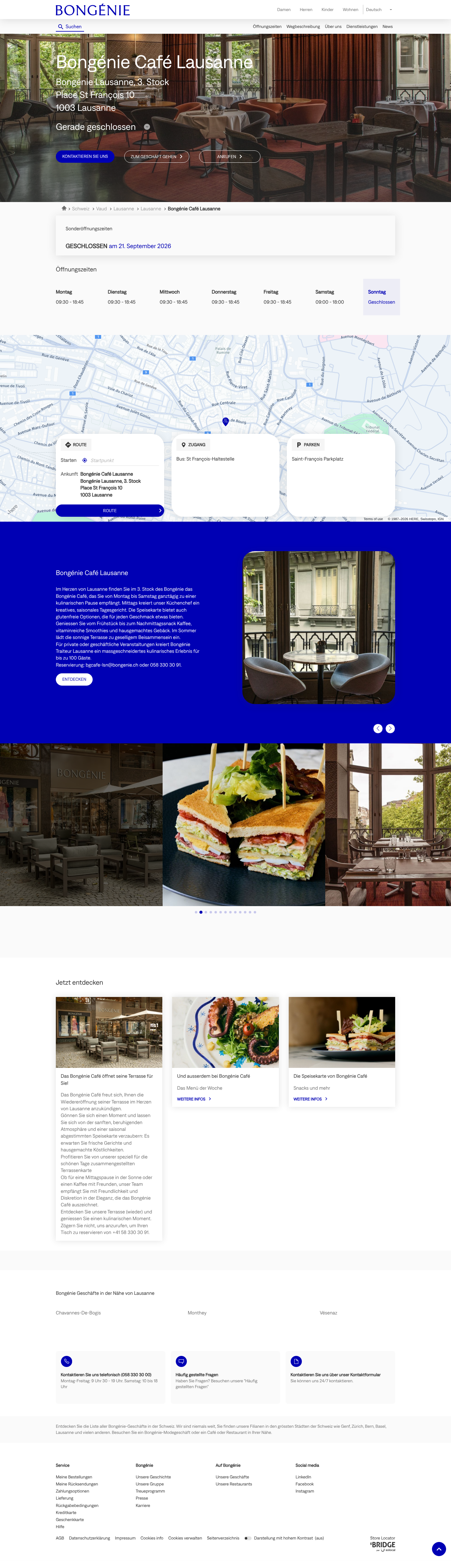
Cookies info (152, 1538)
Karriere (143, 1505)
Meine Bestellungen (74, 1477)
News (388, 26)
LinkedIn (303, 1477)
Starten (68, 460)
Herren (306, 9)
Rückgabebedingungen (77, 1505)
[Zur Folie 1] (196, 912)
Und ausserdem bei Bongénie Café (213, 1076)
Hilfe (60, 1527)
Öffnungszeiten (267, 26)
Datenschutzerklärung (89, 1538)
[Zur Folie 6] (220, 912)
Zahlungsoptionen (72, 1491)
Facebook (305, 1484)
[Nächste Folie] (390, 729)
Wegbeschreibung (303, 26)
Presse (142, 1498)
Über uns (333, 26)
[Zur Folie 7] (225, 912)
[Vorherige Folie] (378, 729)
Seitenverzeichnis (223, 1538)
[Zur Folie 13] (255, 912)
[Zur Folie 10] (240, 912)
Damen (284, 9)
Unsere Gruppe (150, 1484)
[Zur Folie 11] (245, 912)
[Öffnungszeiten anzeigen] (147, 127)
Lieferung (64, 1498)
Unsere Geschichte (153, 1477)
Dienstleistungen (362, 26)
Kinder (327, 9)
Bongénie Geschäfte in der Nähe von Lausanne (105, 1293)
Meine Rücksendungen (77, 1484)
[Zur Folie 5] (215, 912)
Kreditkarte (66, 1512)
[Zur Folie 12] (250, 912)
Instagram (305, 1491)
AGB (60, 1538)
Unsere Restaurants (234, 1484)
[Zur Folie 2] (200, 912)
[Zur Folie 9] (235, 912)
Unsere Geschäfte (232, 1477)
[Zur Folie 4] (211, 912)
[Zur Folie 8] (230, 912)
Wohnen (350, 9)
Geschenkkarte (70, 1519)
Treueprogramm (150, 1491)
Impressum (125, 1538)
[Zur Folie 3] (206, 912)
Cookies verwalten (185, 1538)
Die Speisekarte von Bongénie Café (330, 1076)
